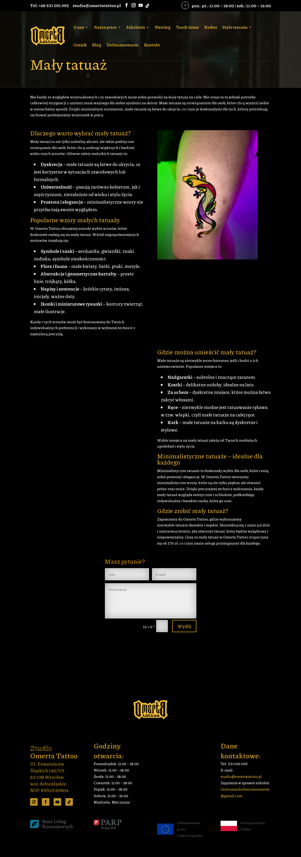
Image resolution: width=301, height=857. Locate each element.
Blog (96, 45)
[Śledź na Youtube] (57, 802)
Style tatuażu (235, 27)
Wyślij (184, 626)
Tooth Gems (187, 27)
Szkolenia (135, 27)
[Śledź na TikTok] (69, 802)
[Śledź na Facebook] (45, 802)
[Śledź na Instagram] (34, 802)
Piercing (162, 27)
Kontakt (152, 45)
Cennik (80, 45)
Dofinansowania (123, 45)
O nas (78, 27)
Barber (210, 27)
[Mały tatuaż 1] (207, 258)
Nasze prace (105, 27)
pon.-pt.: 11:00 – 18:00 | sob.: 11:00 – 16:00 (231, 6)
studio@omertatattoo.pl (241, 776)
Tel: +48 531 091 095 (49, 5)
